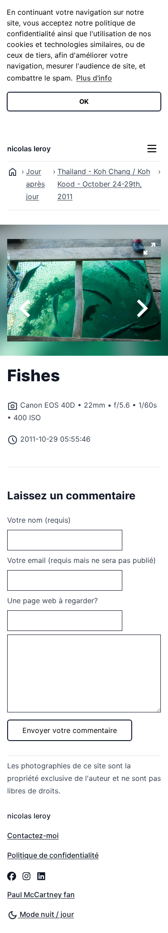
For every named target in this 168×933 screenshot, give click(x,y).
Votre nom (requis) (39, 519)
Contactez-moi (33, 835)
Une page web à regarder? (52, 600)
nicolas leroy (29, 148)
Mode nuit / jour (46, 914)
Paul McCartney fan (41, 894)
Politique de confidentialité (53, 855)
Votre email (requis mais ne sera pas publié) (81, 560)
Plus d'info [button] (94, 77)
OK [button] (84, 101)
